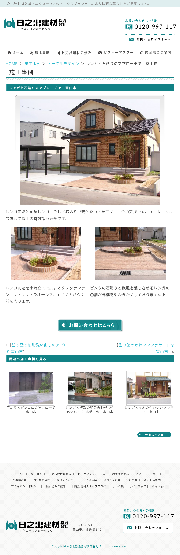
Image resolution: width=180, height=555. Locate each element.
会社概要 (131, 480)
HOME (12, 63)
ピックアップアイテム (92, 474)
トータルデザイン (63, 63)
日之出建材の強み (60, 474)
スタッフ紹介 (112, 480)
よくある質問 (152, 480)
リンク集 (118, 486)
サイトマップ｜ (139, 486)
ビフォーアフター (147, 474)
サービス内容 (88, 480)
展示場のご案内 (56, 486)
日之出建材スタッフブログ (89, 486)
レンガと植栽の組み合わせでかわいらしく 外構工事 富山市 (90, 410)
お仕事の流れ (41, 480)
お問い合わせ (160, 486)
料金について (65, 480)
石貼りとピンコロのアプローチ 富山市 (31, 410)
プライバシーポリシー (25, 486)
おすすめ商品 (120, 474)
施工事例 (33, 63)
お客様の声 (20, 480)
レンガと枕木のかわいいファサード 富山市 (149, 410)
